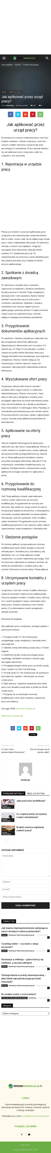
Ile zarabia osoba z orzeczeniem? (18, 994)
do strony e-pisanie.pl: (25, 708)
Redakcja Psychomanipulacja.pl (21, 935)
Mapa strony (25, 1145)
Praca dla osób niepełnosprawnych (14, 998)
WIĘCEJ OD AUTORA (36, 793)
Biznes (4, 985)
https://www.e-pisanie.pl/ (12, 716)
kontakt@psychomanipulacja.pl (35, 1116)
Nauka (4, 935)
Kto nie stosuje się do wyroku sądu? (40, 750)
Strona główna (7, 65)
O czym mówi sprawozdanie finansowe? (13, 750)
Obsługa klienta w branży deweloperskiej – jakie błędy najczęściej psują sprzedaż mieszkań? (23, 978)
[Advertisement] (25, 27)
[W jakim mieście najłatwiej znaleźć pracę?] (8, 830)
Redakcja (10, 105)
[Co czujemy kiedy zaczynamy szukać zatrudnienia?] (8, 817)
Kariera (4, 92)
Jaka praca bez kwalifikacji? (30, 800)
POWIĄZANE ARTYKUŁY (13, 793)
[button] (47, 58)
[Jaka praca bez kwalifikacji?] (8, 804)
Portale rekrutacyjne (15, 92)
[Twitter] (29, 1134)
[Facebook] (22, 1134)
